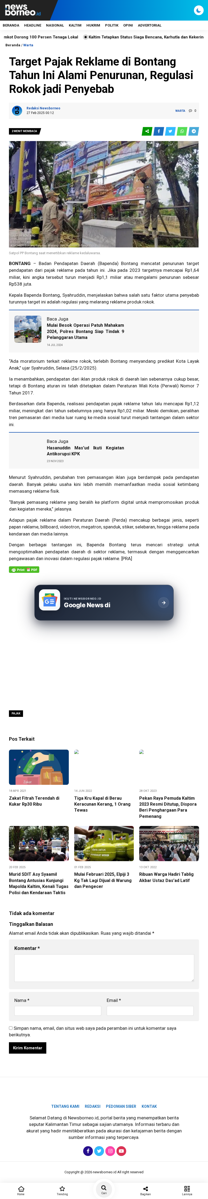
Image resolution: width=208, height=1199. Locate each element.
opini (128, 25)
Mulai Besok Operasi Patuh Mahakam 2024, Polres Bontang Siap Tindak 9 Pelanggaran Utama (85, 331)
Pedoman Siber (121, 1106)
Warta (28, 45)
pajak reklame (125, 403)
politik (111, 25)
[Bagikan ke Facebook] (159, 131)
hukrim (93, 25)
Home (20, 1194)
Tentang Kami (65, 1106)
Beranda (11, 25)
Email (114, 1000)
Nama (22, 1000)
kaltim (75, 25)
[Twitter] (98, 1151)
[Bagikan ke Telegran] (193, 131)
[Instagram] (109, 1151)
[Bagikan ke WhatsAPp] (182, 131)
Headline (32, 25)
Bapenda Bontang (106, 544)
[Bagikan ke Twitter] (171, 131)
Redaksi (92, 1106)
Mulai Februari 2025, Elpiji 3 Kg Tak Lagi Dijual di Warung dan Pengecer (103, 880)
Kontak (149, 1106)
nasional (55, 25)
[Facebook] (87, 1151)
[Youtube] (120, 1151)
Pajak (16, 713)
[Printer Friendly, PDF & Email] (24, 572)
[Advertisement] (104, 665)
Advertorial (149, 25)
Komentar (27, 948)
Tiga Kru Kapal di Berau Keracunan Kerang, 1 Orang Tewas (102, 804)
